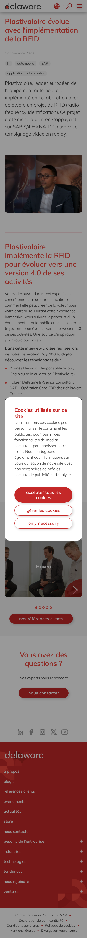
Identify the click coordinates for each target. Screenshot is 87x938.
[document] (43, 468)
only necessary (43, 523)
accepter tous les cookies (43, 494)
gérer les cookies (43, 510)
